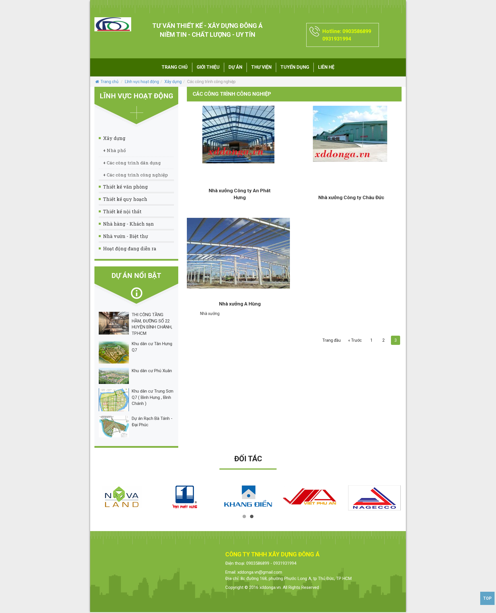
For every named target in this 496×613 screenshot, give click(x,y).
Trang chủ (175, 67)
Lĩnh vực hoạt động (142, 81)
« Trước (355, 340)
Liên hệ (326, 67)
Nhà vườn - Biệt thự (125, 236)
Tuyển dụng (294, 67)
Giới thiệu (208, 67)
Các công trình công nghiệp (135, 175)
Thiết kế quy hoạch (125, 199)
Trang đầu (331, 340)
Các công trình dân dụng (132, 163)
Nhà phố (114, 150)
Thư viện (261, 67)
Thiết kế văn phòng (125, 187)
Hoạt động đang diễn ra (129, 248)
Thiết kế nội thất (122, 211)
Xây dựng (173, 81)
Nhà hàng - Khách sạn (128, 224)
